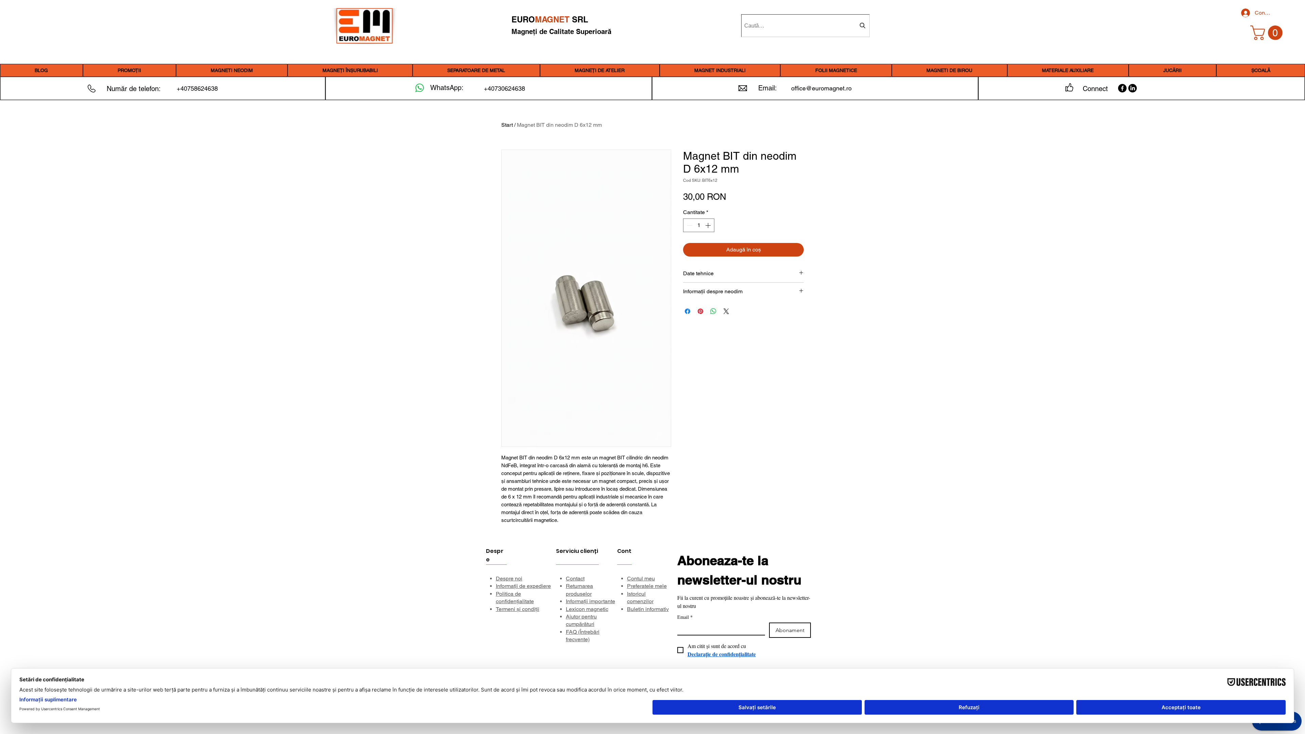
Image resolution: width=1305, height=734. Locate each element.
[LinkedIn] (1132, 88)
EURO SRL (549, 19)
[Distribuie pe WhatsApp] (713, 311)
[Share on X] (726, 311)
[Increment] (708, 225)
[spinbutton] (699, 225)
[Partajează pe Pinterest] (700, 311)
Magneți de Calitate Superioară (561, 32)
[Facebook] (1122, 88)
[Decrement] (689, 225)
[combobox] (805, 25)
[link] (1268, 32)
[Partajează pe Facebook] (687, 311)
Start (507, 125)
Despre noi (509, 578)
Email (685, 617)
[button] (232, 70)
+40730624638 (504, 88)
